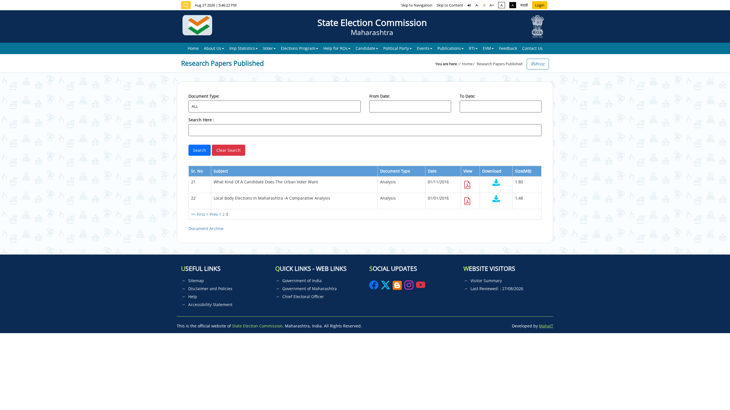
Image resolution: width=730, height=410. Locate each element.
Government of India (302, 280)
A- (477, 5)
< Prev (212, 214)
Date (432, 171)
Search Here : (201, 119)
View (467, 171)
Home (193, 48)
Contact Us (532, 48)
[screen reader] (469, 5)
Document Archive (206, 228)
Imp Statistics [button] (242, 48)
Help (192, 296)
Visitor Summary (486, 280)
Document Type (395, 171)
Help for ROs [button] (335, 48)
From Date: (379, 96)
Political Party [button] (396, 48)
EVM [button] (487, 48)
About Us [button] (212, 48)
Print (539, 64)
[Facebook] (374, 287)
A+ (492, 5)
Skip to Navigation (416, 5)
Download (491, 171)
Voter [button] (268, 48)
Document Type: (204, 96)
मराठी (524, 5)
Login (539, 5)
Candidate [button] (365, 48)
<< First (198, 214)
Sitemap (196, 280)
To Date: (467, 96)
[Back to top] (712, 393)
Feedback (508, 48)
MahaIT (546, 326)
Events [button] (423, 48)
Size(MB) (523, 171)
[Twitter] (385, 287)
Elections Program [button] (298, 48)
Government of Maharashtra (309, 288)
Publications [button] (449, 48)
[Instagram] (409, 287)
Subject (221, 171)
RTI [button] (472, 48)
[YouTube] (420, 287)
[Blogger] (397, 287)
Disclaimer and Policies (210, 288)
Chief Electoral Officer (303, 296)
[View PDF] (467, 186)
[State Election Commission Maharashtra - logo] (199, 26)
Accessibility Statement (210, 304)
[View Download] (496, 183)
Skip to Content (450, 5)
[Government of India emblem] (538, 26)
